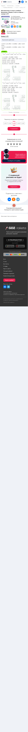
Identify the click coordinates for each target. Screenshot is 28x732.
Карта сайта (7, 268)
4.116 (9, 123)
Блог (4, 259)
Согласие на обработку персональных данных (13, 294)
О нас (5, 261)
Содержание (14, 128)
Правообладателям (9, 276)
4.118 (18, 123)
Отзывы (5, 266)
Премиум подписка (8, 273)
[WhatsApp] (20, 27)
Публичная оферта (7, 291)
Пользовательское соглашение (10, 293)
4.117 (14, 123)
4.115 (5, 123)
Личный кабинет (8, 271)
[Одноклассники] (15, 27)
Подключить (14, 186)
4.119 (23, 123)
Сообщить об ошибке (14, 160)
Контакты (6, 264)
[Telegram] (17, 27)
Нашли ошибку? (9, 280)
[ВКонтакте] (12, 27)
